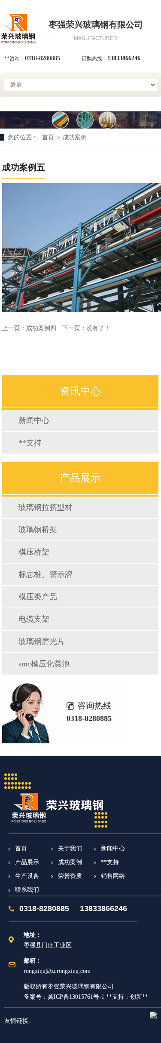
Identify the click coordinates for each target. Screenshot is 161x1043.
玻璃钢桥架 (37, 529)
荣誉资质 (70, 876)
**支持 (30, 443)
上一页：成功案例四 (30, 328)
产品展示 (27, 862)
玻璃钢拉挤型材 (45, 507)
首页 (48, 137)
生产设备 (27, 876)
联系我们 (27, 890)
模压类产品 (37, 596)
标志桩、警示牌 (45, 574)
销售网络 (113, 876)
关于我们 (70, 848)
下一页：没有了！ (86, 328)
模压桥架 (33, 552)
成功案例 (75, 137)
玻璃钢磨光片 (41, 641)
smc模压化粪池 (44, 664)
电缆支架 (33, 619)
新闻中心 (33, 420)
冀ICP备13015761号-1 (76, 997)
